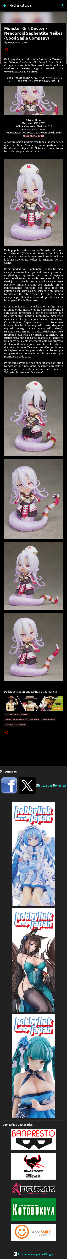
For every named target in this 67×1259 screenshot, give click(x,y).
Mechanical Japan (21, 5)
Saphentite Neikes (15, 725)
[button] (6, 49)
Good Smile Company (17, 714)
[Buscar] (62, 5)
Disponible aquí (33, 135)
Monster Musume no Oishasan (22, 719)
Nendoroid (49, 719)
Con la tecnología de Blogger (35, 1254)
